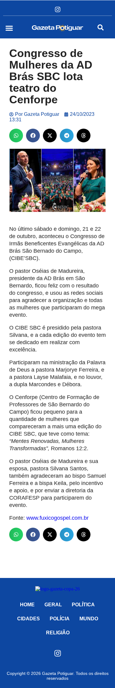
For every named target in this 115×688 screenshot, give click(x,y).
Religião (58, 632)
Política (83, 604)
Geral (53, 604)
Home (27, 604)
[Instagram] (58, 9)
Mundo (88, 618)
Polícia (60, 618)
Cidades (28, 618)
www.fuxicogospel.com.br (57, 518)
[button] (9, 28)
